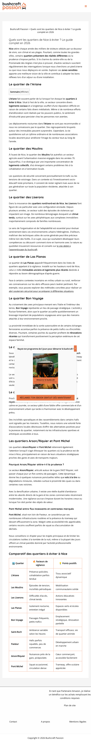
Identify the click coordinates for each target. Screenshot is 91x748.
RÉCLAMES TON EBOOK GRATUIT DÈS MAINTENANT (45, 397)
